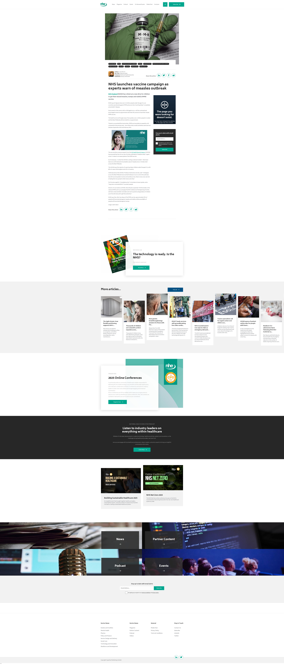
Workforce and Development (109, 647)
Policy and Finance (106, 636)
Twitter (176, 636)
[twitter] (181, 657)
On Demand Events (140, 4)
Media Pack (150, 4)
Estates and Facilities (107, 628)
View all (175, 290)
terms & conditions (163, 144)
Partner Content (134, 631)
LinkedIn (176, 633)
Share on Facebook (169, 75)
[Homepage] (103, 4)
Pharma (103, 633)
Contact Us (177, 628)
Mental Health (105, 631)
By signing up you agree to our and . (166, 144)
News (113, 4)
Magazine (119, 4)
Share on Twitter (164, 75)
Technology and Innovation (109, 644)
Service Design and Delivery (109, 639)
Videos (132, 636)
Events (131, 4)
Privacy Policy (155, 631)
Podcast (126, 4)
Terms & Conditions (156, 633)
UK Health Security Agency (138, 152)
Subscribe (175, 4)
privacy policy (155, 593)
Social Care (104, 641)
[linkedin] (176, 657)
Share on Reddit (174, 75)
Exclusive (156, 4)
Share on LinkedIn (159, 75)
